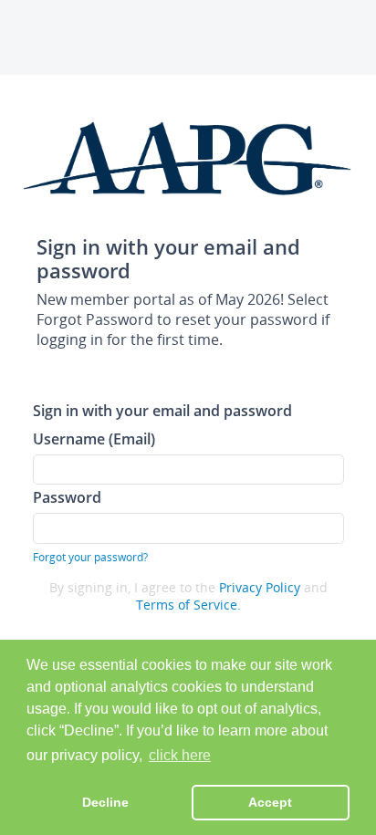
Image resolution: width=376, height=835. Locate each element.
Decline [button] (105, 802)
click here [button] (180, 755)
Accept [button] (270, 802)
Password (67, 496)
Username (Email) (94, 438)
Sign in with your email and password (162, 410)
